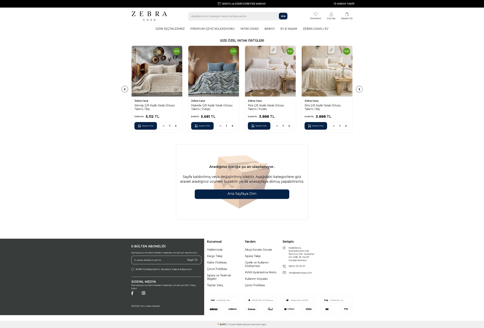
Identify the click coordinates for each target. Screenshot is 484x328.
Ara (283, 16)
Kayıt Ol (192, 260)
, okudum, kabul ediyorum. (164, 269)
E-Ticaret (231, 324)
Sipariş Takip (253, 256)
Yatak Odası (249, 28)
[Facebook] (135, 295)
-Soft (221, 324)
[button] (125, 89)
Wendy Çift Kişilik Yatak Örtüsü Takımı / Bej (154, 107)
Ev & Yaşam (288, 28)
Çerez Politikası (255, 285)
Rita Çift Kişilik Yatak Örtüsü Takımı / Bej (323, 107)
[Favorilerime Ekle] (175, 90)
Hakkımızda (215, 249)
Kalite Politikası (217, 262)
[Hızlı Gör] (138, 90)
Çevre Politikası (217, 269)
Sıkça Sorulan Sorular (258, 249)
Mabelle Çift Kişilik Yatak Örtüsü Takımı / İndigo (211, 107)
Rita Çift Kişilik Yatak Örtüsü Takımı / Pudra (266, 107)
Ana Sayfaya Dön (242, 194)
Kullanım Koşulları (256, 278)
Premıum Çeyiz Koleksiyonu (212, 28)
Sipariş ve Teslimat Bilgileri (219, 277)
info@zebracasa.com (300, 272)
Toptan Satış (215, 285)
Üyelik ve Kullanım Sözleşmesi (257, 264)
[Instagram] (145, 295)
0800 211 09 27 (297, 266)
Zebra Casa (141, 100)
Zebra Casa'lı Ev (315, 28)
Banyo (269, 28)
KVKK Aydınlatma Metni (260, 272)
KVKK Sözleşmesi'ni (148, 269)
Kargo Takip (215, 256)
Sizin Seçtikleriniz (170, 28)
